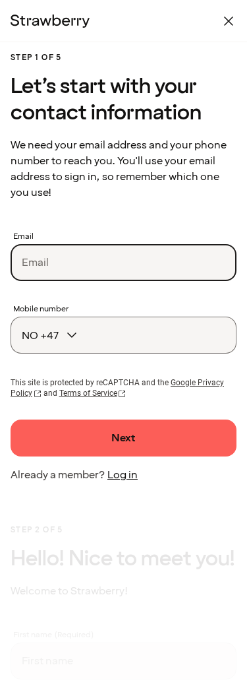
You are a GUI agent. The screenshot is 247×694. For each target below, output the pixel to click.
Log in (122, 475)
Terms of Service (88, 393)
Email (23, 236)
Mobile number (41, 309)
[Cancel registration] (228, 21)
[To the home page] (50, 21)
